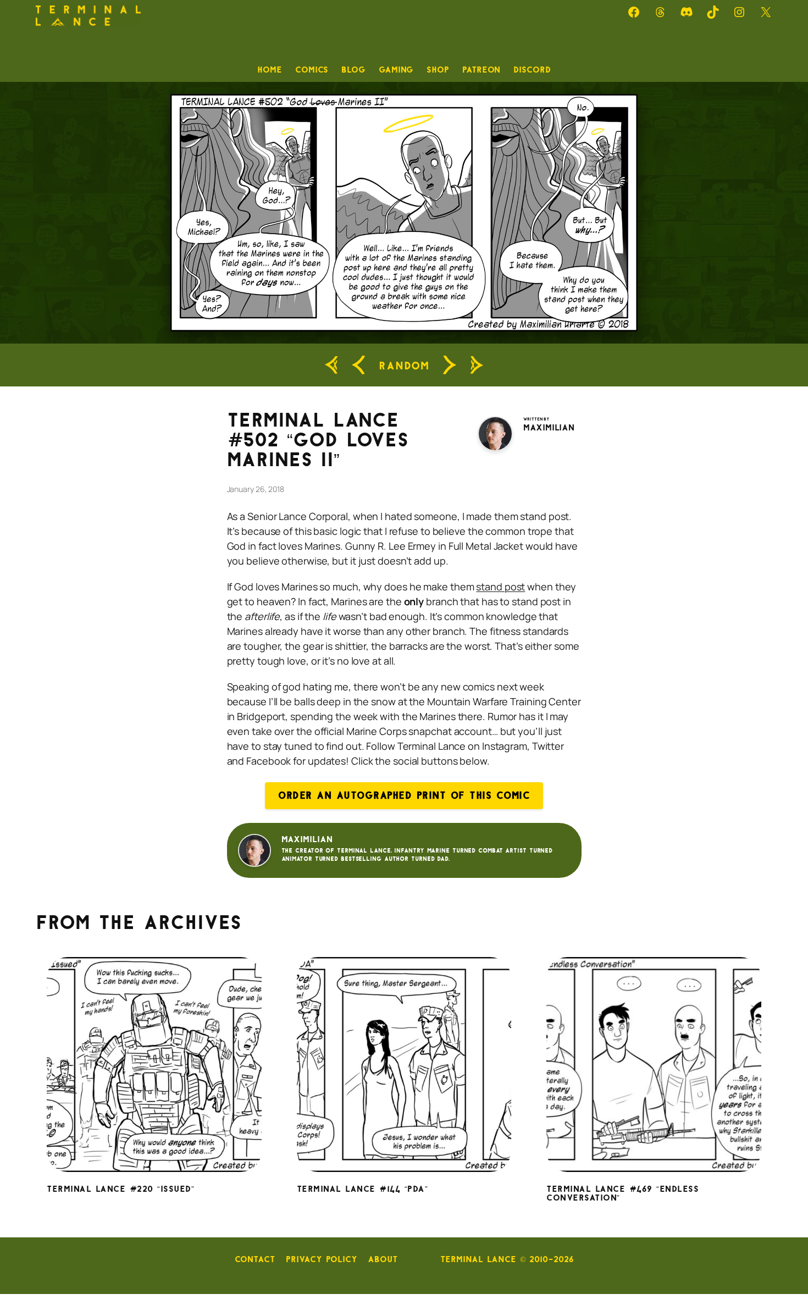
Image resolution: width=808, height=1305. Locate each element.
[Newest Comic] (476, 365)
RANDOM (404, 365)
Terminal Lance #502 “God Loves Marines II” (318, 440)
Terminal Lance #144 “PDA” (362, 1189)
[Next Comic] (449, 365)
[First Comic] (331, 365)
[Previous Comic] (358, 365)
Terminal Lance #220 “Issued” (120, 1189)
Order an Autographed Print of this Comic (404, 795)
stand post (500, 586)
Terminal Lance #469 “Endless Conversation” (622, 1194)
